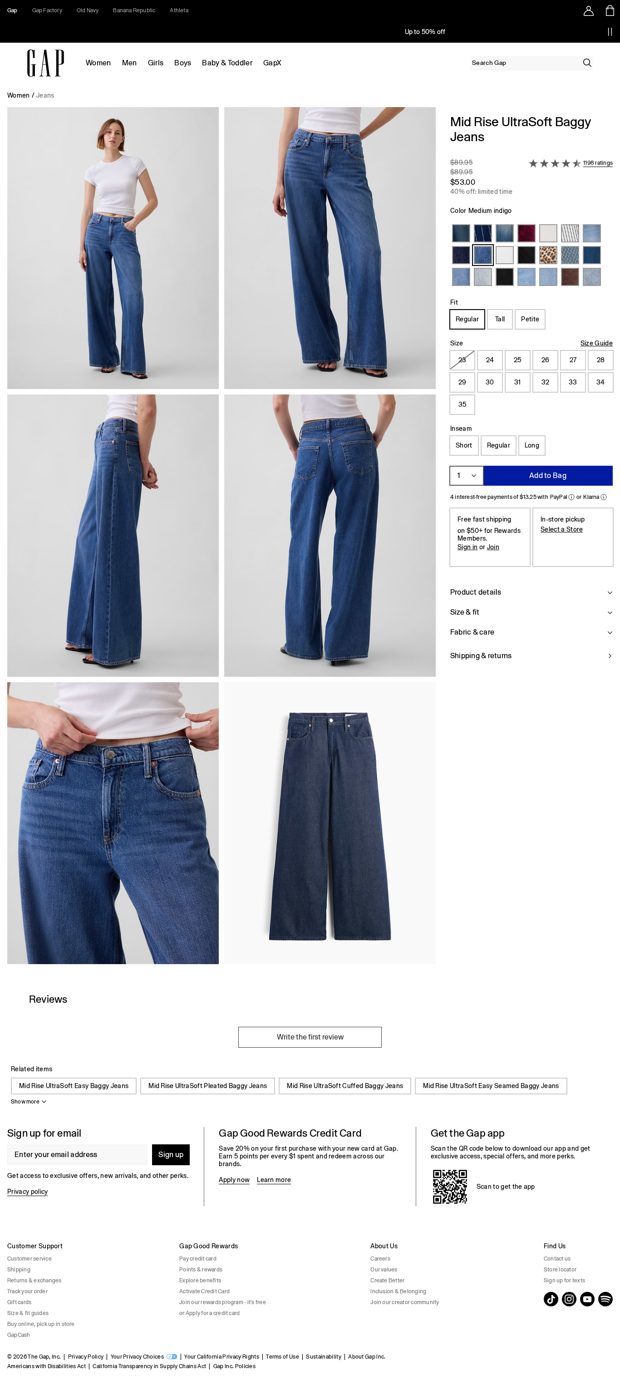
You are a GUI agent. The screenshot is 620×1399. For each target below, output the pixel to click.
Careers (380, 1259)
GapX (272, 63)
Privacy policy (27, 1191)
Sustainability (323, 1357)
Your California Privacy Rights (221, 1357)
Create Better (387, 1280)
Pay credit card (198, 1259)
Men (129, 63)
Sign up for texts (564, 1280)
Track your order (27, 1291)
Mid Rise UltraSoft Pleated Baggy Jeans (207, 1085)
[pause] (610, 32)
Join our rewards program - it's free (222, 1302)
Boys (182, 63)
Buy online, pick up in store (41, 1324)
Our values (383, 1269)
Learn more (274, 1179)
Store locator (560, 1269)
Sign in (467, 547)
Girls (156, 63)
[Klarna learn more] (604, 497)
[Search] (587, 62)
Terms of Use (282, 1357)
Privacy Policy (85, 1357)
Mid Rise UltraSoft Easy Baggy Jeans (73, 1085)
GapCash (18, 1335)
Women (98, 63)
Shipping (18, 1269)
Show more (25, 1102)
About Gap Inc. (366, 1357)
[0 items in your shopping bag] (609, 10)
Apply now (234, 1179)
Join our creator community (404, 1302)
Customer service (29, 1259)
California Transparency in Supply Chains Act (149, 1366)
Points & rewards (200, 1269)
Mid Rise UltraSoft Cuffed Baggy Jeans (345, 1085)
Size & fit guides (28, 1313)
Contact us (557, 1259)
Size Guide (597, 343)
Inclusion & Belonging (398, 1291)
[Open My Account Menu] (588, 10)
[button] (221, 539)
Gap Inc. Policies (234, 1366)
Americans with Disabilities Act (46, 1366)
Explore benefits (200, 1280)
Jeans (45, 95)
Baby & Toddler (227, 63)
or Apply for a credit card (209, 1313)
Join (493, 547)
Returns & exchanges (34, 1280)
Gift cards (19, 1302)
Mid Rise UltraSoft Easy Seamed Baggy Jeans (491, 1085)
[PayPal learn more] (571, 497)
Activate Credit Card (204, 1291)
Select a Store (562, 529)
